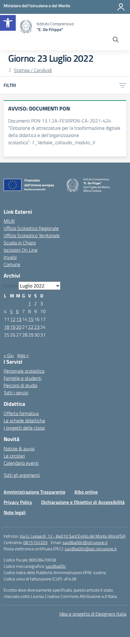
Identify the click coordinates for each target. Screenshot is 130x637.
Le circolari (14, 455)
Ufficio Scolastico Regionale (31, 228)
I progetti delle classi (24, 427)
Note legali (15, 512)
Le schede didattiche (24, 420)
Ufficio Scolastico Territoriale (32, 235)
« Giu (9, 355)
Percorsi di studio (20, 385)
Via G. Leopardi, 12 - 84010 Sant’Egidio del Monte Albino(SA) (73, 536)
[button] (8, 23)
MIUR (9, 221)
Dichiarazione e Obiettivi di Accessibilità (83, 502)
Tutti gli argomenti (22, 475)
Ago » (23, 355)
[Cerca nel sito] (115, 40)
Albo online (86, 492)
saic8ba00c (56, 566)
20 (18, 327)
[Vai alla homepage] (26, 26)
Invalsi (10, 257)
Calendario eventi (21, 463)
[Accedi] (120, 7)
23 (37, 327)
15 (31, 319)
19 (12, 327)
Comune (12, 264)
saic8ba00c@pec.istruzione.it (91, 548)
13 (18, 319)
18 (6, 327)
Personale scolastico (24, 370)
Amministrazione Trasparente (34, 492)
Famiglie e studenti (22, 378)
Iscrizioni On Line (20, 249)
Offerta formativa (21, 413)
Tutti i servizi (16, 392)
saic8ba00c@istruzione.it (85, 542)
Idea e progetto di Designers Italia (92, 613)
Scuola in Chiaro (20, 242)
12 (12, 319)
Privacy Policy (18, 502)
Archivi (10, 285)
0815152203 (35, 542)
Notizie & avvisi (19, 448)
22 (31, 327)
